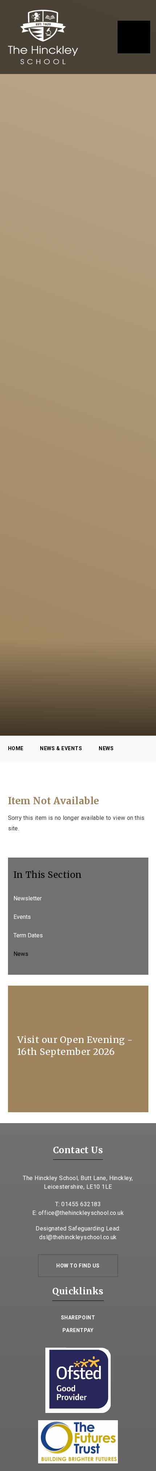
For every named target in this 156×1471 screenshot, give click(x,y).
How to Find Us (78, 1266)
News (106, 748)
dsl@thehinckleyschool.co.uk (78, 1237)
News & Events (61, 748)
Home (16, 748)
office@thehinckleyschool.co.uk (81, 1212)
